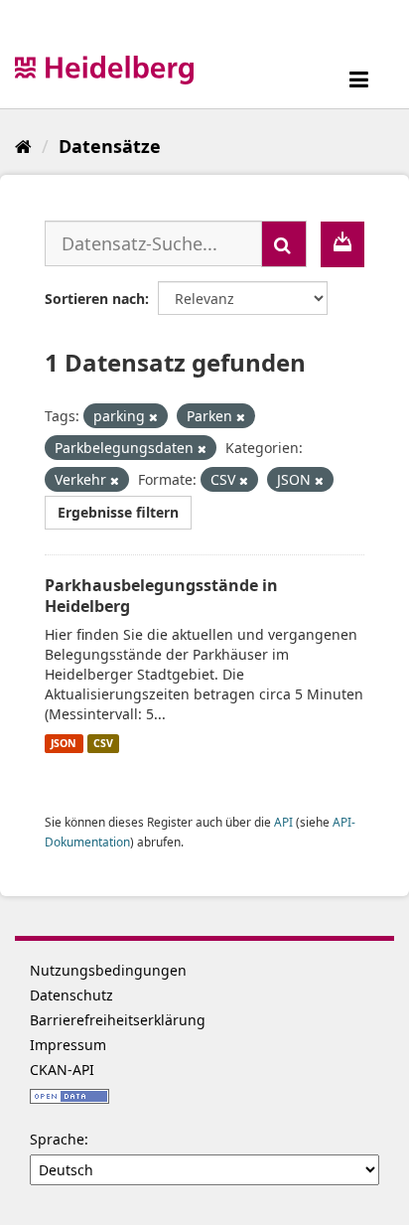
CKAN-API (62, 1069)
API (283, 822)
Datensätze (110, 146)
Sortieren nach (95, 298)
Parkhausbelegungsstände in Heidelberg (161, 595)
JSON (63, 743)
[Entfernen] (153, 416)
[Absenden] (284, 244)
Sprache (57, 1139)
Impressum (68, 1044)
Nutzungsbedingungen (108, 970)
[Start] (23, 146)
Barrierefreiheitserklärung (117, 1019)
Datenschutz (71, 995)
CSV (103, 743)
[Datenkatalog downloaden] (342, 244)
